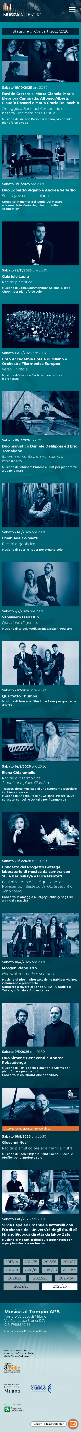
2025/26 (60, 1286)
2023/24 (66, 1278)
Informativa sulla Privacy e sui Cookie (25, 1330)
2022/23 (40, 1278)
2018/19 (31, 1270)
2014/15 (31, 1262)
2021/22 (14, 1278)
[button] (72, 10)
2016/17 (69, 1262)
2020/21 (69, 1270)
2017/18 (12, 1270)
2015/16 (50, 1262)
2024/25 (21, 1286)
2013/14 (11, 1262)
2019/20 (50, 1270)
